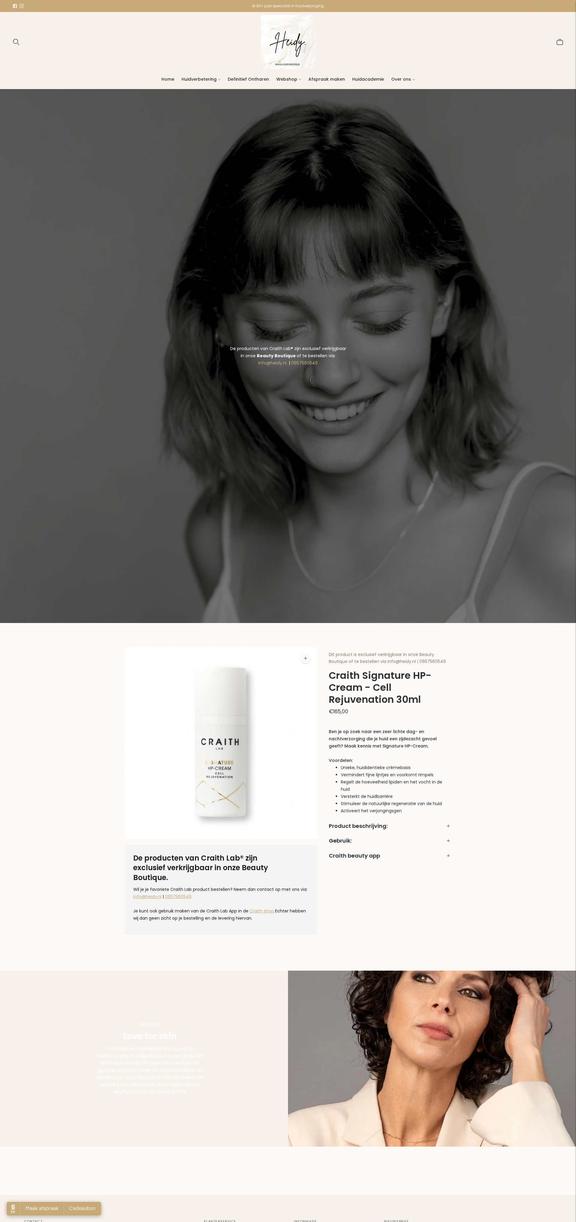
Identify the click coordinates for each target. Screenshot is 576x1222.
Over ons (401, 79)
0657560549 (304, 363)
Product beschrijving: (358, 826)
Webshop (286, 79)
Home (167, 79)
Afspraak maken (326, 79)
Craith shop (262, 911)
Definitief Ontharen (248, 79)
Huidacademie (368, 79)
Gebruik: (340, 841)
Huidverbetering (199, 79)
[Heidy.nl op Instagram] (22, 6)
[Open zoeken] (16, 42)
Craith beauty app (354, 855)
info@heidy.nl (272, 363)
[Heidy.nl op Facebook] (15, 6)
